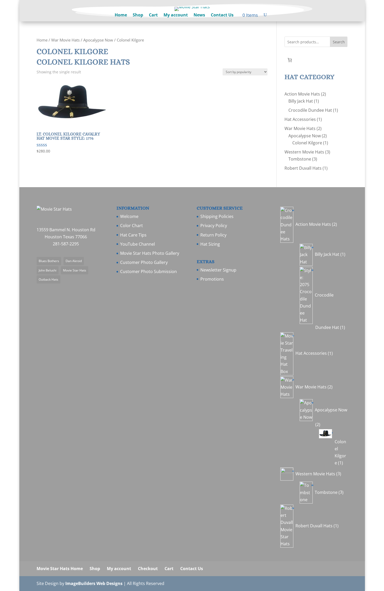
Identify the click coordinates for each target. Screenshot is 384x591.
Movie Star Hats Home (60, 568)
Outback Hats (48, 279)
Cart (153, 15)
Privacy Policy (213, 225)
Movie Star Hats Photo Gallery (149, 253)
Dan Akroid (74, 261)
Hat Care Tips (133, 235)
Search (339, 41)
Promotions (212, 279)
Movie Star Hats (74, 270)
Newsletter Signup (218, 270)
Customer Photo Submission (148, 271)
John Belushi (47, 270)
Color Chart (131, 225)
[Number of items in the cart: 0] (289, 60)
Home (121, 15)
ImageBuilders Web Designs (94, 583)
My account (176, 15)
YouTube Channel (137, 244)
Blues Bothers (49, 261)
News (199, 15)
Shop (138, 15)
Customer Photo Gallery (144, 262)
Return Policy (213, 235)
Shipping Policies (217, 216)
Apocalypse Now (98, 40)
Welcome (129, 216)
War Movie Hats (65, 40)
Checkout (148, 568)
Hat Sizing (210, 244)
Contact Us (222, 15)
